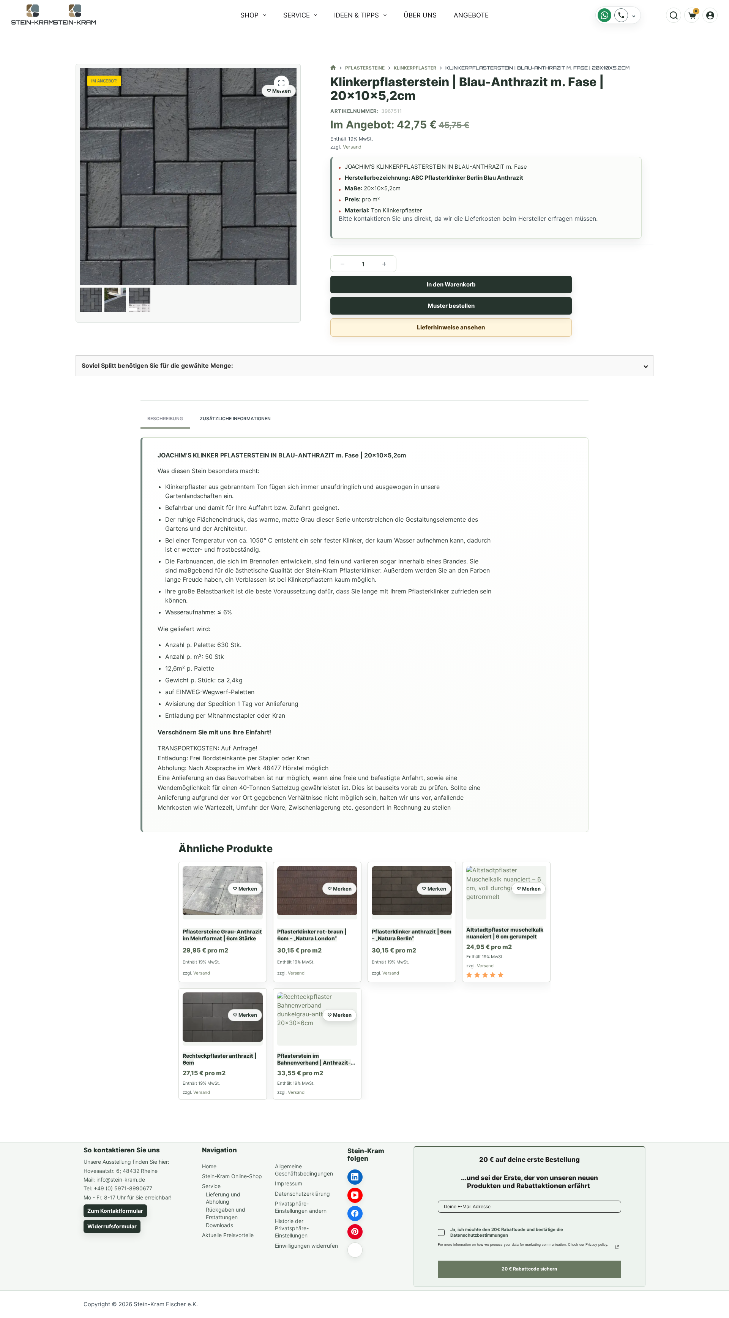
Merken (281, 91)
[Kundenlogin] (710, 15)
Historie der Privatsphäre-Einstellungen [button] (292, 1228)
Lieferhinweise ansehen (451, 327)
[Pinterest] (355, 1231)
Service (296, 15)
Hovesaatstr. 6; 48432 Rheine (121, 1171)
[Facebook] (355, 1213)
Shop (249, 15)
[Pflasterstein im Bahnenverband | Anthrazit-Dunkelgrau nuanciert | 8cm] (317, 1019)
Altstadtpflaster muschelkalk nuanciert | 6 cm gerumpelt (504, 933)
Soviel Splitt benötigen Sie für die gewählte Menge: (157, 365)
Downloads (219, 1225)
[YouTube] (355, 1195)
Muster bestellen (451, 305)
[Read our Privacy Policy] (617, 1247)
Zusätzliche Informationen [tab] (235, 418)
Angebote (471, 15)
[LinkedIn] (355, 1177)
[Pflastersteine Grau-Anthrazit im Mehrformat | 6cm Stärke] (223, 892)
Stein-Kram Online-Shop (232, 1176)
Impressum (288, 1183)
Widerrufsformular (112, 1226)
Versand (352, 147)
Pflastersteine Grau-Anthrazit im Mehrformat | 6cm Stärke (222, 934)
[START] (333, 68)
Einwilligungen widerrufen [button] (306, 1245)
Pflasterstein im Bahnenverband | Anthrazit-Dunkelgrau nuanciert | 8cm (314, 1062)
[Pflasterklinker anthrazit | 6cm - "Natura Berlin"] (412, 892)
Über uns (420, 15)
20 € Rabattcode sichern (529, 1269)
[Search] (673, 15)
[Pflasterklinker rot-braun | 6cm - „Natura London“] (317, 892)
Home (209, 1166)
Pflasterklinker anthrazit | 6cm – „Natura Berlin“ (411, 934)
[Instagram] (355, 1250)
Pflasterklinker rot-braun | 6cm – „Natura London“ (311, 934)
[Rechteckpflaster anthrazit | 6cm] (223, 1019)
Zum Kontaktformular (115, 1210)
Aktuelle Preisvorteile (228, 1235)
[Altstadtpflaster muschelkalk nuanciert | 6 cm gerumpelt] (506, 892)
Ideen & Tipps (356, 15)
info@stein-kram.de (120, 1179)
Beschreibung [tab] (165, 418)
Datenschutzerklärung (302, 1193)
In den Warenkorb (450, 284)
